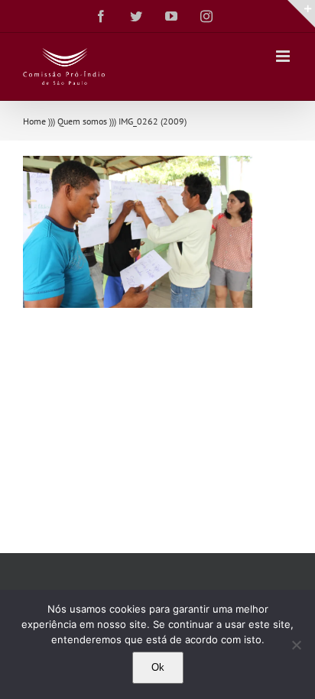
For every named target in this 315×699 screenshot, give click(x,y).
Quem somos (82, 121)
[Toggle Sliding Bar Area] (301, 14)
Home (34, 121)
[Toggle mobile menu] (284, 56)
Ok (157, 667)
